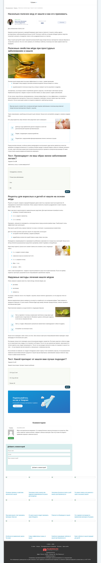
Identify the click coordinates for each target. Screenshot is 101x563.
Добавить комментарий (39, 467)
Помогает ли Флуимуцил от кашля (61, 515)
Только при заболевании (16, 177)
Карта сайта (66, 546)
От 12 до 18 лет (14, 378)
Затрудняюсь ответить (16, 172)
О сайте (33, 546)
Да (10, 188)
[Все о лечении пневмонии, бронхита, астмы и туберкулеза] (13, 2)
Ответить (11, 438)
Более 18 (12, 383)
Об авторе (62, 22)
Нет (11, 182)
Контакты (59, 546)
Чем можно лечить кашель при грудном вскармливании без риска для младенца (38, 494)
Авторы (38, 546)
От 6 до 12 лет (14, 372)
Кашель (15, 8)
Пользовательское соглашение (48, 546)
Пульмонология (9, 8)
